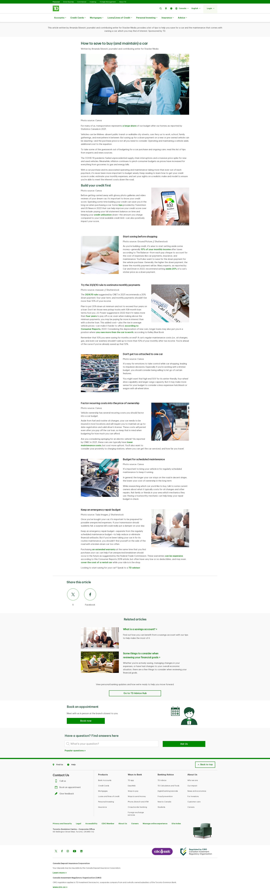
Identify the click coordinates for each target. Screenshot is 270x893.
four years (91, 316)
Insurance (167, 18)
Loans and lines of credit (108, 796)
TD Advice (162, 780)
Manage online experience (155, 823)
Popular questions (74, 751)
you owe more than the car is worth (114, 332)
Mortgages (96, 18)
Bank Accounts (104, 780)
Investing (93, 2)
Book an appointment (70, 787)
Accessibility (91, 823)
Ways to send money (137, 796)
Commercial (81, 2)
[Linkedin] (81, 851)
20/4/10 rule (91, 295)
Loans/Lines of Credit (119, 18)
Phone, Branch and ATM (138, 802)
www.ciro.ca (59, 887)
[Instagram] (68, 851)
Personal (56, 2)
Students (161, 807)
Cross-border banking (137, 807)
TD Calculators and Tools (168, 786)
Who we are (192, 780)
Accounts (59, 18)
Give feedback (66, 794)
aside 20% (171, 269)
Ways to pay (133, 791)
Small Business (68, 2)
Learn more (59, 873)
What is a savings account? (139, 629)
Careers (190, 807)
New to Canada (164, 802)
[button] (160, 8)
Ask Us (184, 744)
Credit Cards (77, 18)
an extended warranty (103, 549)
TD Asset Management (108, 2)
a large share (129, 126)
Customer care (194, 802)
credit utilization (103, 215)
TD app (131, 780)
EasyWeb (132, 786)
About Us (122, 823)
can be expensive (174, 556)
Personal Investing (146, 18)
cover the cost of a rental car (96, 562)
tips (120, 205)
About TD (122, 2)
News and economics (196, 791)
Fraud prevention (165, 796)
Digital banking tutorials (168, 791)
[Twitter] (56, 851)
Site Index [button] (176, 823)
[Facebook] (61, 851)
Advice (181, 18)
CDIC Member (108, 823)
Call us (62, 781)
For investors (193, 796)
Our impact (192, 786)
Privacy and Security (62, 823)
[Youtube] (74, 851)
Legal (78, 823)
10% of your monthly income (156, 249)
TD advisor (134, 568)
